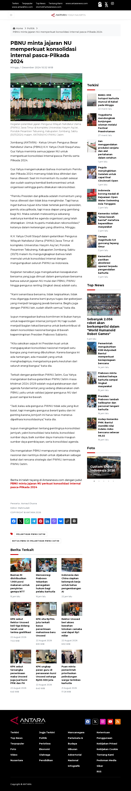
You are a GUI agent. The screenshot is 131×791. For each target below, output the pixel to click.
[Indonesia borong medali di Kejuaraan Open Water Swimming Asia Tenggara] (91, 195)
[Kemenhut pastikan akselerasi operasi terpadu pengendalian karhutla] (91, 260)
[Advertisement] (109, 60)
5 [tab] (113, 481)
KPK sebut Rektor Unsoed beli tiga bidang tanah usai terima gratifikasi (20, 626)
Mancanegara (76, 732)
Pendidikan (46, 760)
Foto (91, 448)
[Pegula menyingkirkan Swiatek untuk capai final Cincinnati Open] (91, 172)
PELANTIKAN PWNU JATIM (30, 534)
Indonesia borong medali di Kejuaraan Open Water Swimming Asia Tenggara (108, 197)
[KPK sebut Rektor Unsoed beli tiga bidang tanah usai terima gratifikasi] (20, 608)
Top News (40, 3)
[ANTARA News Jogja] (68, 15)
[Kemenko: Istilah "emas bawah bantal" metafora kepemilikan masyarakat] (91, 218)
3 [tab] (103, 481)
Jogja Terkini (47, 732)
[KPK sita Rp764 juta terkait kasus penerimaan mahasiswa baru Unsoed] (46, 608)
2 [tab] (99, 481)
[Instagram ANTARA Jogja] (112, 3)
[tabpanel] (104, 467)
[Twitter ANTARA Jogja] (106, 3)
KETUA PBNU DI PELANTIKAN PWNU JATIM (35, 541)
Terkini (15, 3)
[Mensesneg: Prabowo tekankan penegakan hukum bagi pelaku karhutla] (46, 564)
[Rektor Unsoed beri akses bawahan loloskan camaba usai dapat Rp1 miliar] (72, 608)
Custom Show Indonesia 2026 (102, 468)
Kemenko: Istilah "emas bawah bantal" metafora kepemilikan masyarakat (108, 220)
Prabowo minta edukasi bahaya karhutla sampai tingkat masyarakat (108, 380)
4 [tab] (108, 481)
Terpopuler (27, 3)
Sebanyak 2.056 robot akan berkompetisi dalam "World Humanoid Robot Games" (103, 326)
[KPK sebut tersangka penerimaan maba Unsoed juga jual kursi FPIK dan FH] (20, 656)
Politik (31, 28)
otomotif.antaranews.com (48, 7)
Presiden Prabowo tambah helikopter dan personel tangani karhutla (108, 403)
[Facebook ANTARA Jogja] (99, 3)
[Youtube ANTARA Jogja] (100, 5)
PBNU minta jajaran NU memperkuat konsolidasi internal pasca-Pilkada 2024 (57, 31)
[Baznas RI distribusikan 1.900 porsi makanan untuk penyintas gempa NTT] (20, 564)
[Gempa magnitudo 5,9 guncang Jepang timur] (91, 241)
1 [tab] (94, 481)
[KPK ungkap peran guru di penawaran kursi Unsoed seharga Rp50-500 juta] (46, 656)
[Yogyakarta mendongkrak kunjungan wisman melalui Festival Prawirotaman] (91, 119)
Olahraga (44, 754)
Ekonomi (44, 749)
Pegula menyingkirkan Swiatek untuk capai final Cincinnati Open (108, 174)
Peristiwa (44, 743)
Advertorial (74, 754)
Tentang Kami (55, 3)
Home (19, 28)
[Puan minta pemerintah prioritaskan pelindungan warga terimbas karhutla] (72, 656)
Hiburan (72, 749)
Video (13, 754)
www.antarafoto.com (22, 7)
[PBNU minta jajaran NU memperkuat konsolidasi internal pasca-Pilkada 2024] (104, 304)
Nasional (73, 760)
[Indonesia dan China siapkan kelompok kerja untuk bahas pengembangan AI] (72, 564)
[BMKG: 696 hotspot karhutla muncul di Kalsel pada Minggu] (91, 99)
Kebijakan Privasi (107, 743)
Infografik (74, 766)
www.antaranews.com (77, 3)
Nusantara (16, 760)
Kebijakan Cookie (107, 749)
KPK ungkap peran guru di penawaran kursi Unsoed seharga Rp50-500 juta (46, 673)
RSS (99, 771)
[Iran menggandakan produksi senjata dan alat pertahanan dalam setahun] (91, 145)
